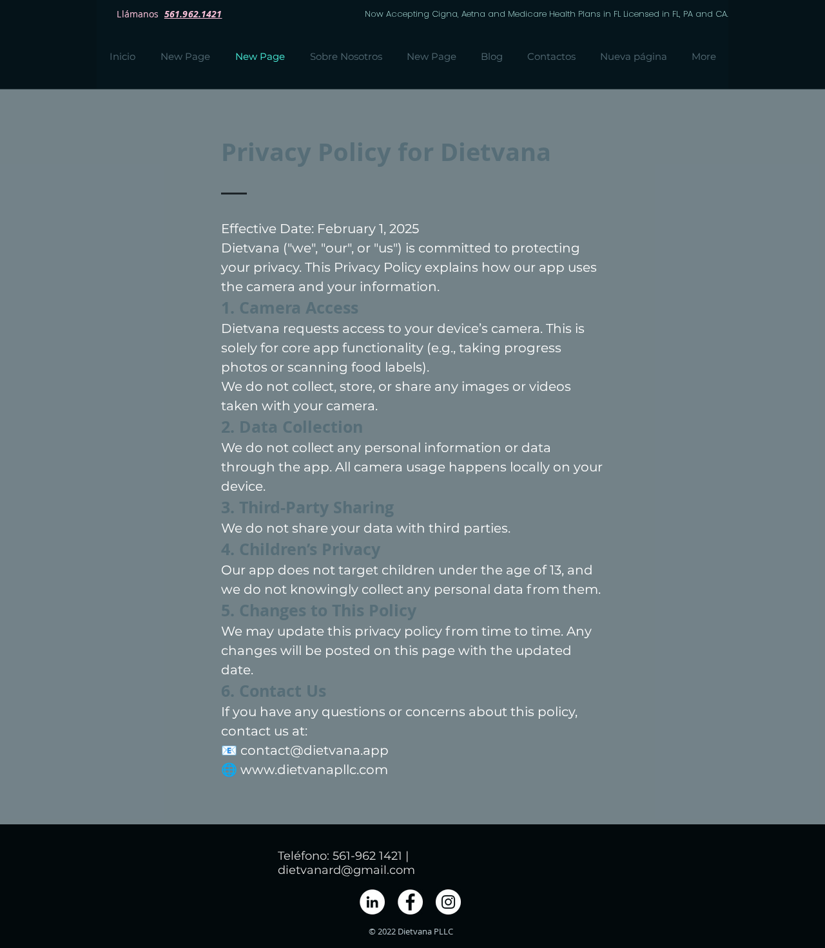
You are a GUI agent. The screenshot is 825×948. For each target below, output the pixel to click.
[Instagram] (448, 902)
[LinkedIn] (372, 902)
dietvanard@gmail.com (346, 870)
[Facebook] (410, 902)
